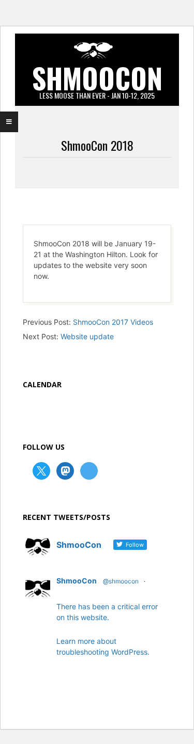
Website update (87, 336)
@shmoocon (121, 581)
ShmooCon (76, 580)
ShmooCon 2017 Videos (113, 322)
